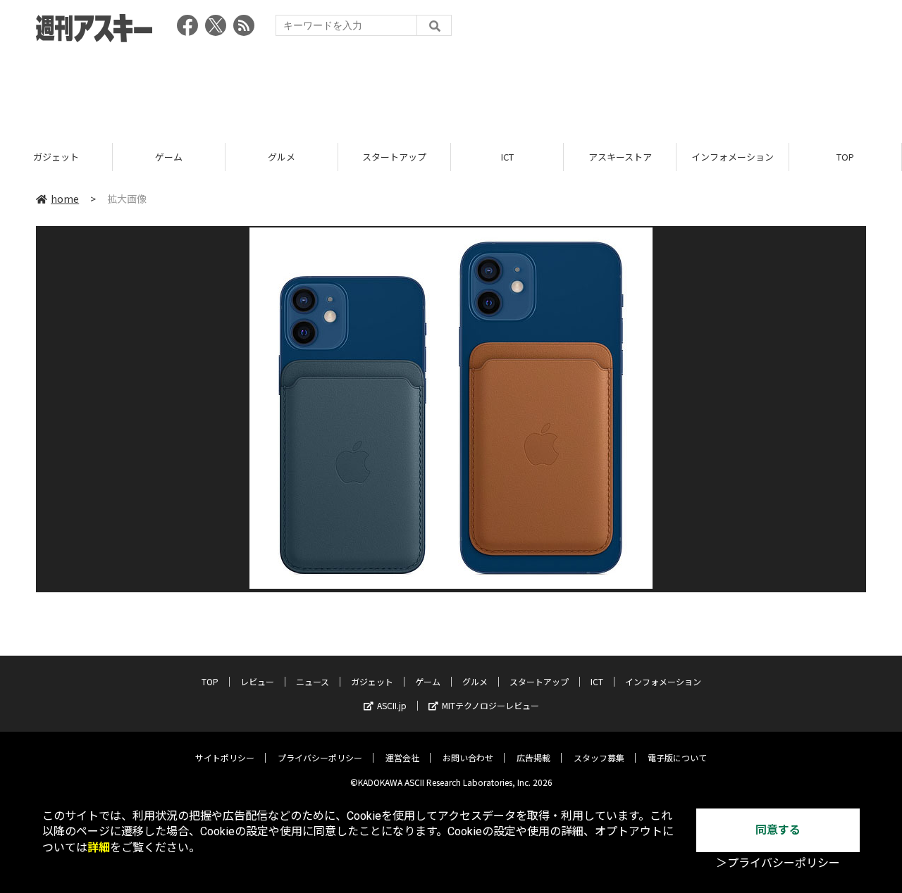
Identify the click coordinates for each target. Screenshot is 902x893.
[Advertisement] (451, 88)
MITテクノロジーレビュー (490, 705)
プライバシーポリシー (320, 757)
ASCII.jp (392, 705)
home (65, 199)
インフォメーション (732, 156)
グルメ (281, 156)
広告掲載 (533, 757)
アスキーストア (620, 156)
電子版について (677, 757)
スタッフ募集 (599, 757)
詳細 (98, 847)
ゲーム (169, 156)
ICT (507, 156)
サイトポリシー (224, 757)
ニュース (312, 681)
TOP (845, 156)
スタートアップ (394, 156)
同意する (778, 830)
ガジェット (56, 156)
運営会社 (402, 757)
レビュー (257, 681)
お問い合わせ (468, 757)
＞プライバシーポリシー (778, 863)
